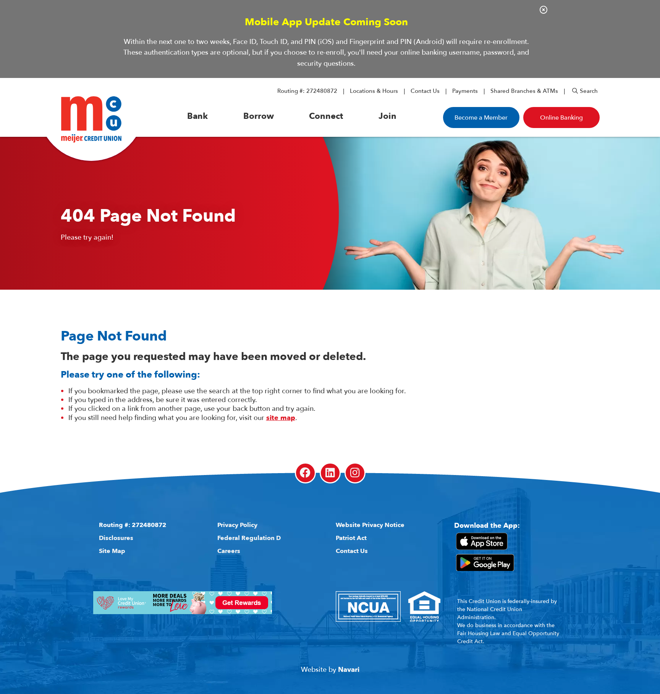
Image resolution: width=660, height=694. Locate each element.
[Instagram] (355, 472)
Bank (197, 116)
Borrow (258, 116)
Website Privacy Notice (370, 525)
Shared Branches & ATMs (524, 91)
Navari (348, 670)
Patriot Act (351, 538)
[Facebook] (305, 472)
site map (280, 418)
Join (387, 116)
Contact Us (425, 91)
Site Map (112, 551)
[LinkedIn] (330, 472)
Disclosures (116, 538)
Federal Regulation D (249, 538)
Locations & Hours (374, 91)
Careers (228, 551)
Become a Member (481, 118)
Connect (326, 116)
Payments (465, 91)
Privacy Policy (237, 525)
